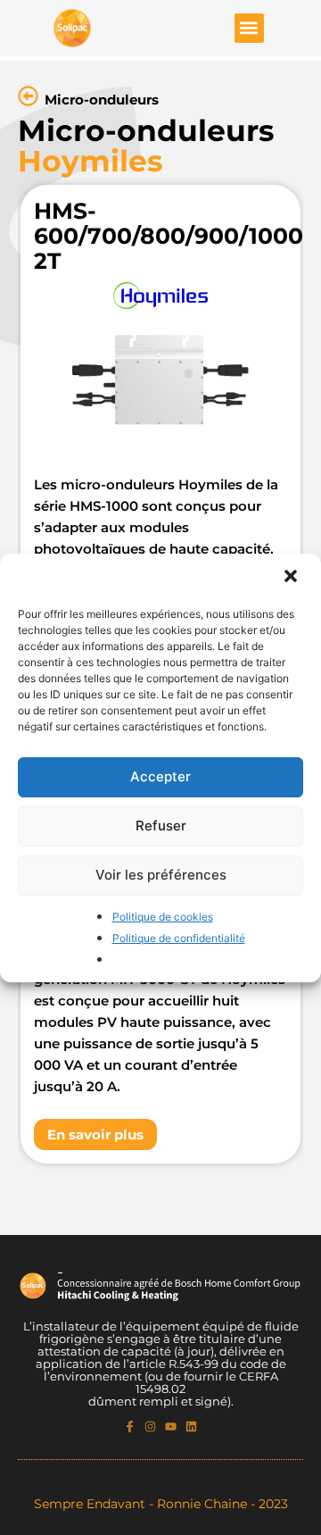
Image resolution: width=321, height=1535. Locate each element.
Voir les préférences (160, 874)
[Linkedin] (191, 1426)
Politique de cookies (162, 916)
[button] (292, 577)
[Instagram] (150, 1426)
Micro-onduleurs (102, 99)
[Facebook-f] (130, 1426)
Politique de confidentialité (178, 938)
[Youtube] (171, 1426)
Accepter (160, 776)
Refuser (161, 825)
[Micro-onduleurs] (28, 96)
